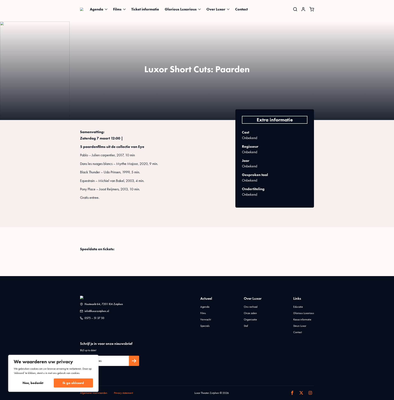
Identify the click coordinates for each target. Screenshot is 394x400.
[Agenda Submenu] (107, 9)
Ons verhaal (251, 307)
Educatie (298, 307)
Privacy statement (123, 393)
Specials (205, 326)
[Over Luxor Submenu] (229, 9)
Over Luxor (215, 9)
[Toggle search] (295, 9)
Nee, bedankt (33, 383)
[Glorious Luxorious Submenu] (201, 9)
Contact (241, 9)
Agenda (96, 9)
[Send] (134, 361)
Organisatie (250, 319)
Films (117, 9)
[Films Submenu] (125, 9)
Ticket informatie (145, 9)
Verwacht (205, 319)
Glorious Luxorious (181, 9)
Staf (246, 326)
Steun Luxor (299, 326)
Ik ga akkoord (73, 383)
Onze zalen (250, 313)
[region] (53, 373)
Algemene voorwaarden (93, 393)
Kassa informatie (302, 319)
